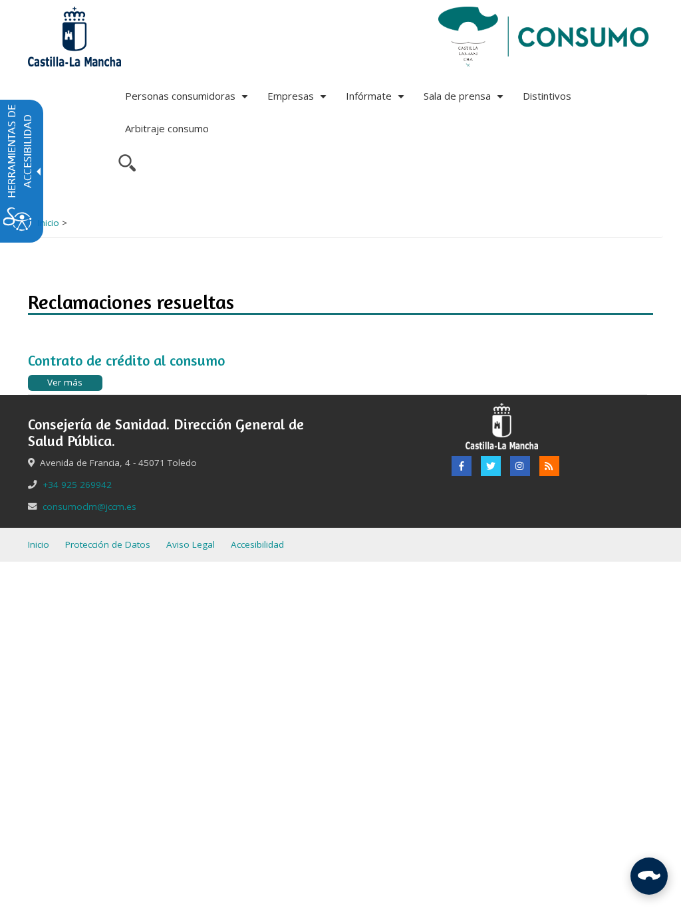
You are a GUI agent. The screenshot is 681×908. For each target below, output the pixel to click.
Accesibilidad (257, 544)
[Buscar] (125, 161)
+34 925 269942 (77, 485)
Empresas (298, 100)
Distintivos (547, 95)
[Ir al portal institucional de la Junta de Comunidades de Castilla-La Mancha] (74, 36)
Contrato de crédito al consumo (126, 360)
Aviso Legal (190, 544)
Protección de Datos (107, 544)
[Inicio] (544, 36)
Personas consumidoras (188, 100)
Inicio (48, 223)
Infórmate (377, 100)
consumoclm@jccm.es (89, 506)
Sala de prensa (465, 100)
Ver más (64, 382)
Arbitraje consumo (167, 128)
